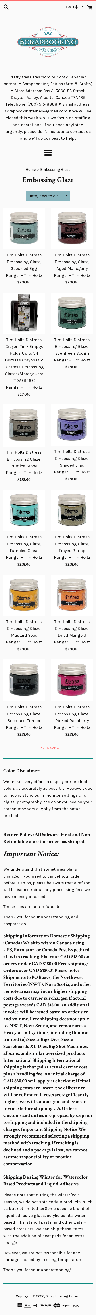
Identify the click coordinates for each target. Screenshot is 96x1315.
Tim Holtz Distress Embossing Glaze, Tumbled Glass (24, 543)
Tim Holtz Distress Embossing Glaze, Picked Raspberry (72, 714)
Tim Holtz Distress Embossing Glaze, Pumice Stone (24, 459)
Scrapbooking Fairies (63, 1296)
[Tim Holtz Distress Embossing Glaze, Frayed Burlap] (72, 510)
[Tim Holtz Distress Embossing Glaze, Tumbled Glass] (24, 510)
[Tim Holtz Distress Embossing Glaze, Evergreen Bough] (72, 313)
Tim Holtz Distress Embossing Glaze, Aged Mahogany (72, 262)
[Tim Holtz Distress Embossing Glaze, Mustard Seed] (24, 595)
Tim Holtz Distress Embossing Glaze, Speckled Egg (24, 262)
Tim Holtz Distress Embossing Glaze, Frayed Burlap (72, 543)
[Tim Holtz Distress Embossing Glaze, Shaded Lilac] (72, 425)
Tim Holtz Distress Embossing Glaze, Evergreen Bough (72, 346)
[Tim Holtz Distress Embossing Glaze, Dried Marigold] (72, 595)
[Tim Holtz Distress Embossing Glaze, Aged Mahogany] (72, 228)
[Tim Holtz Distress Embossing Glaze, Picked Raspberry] (72, 680)
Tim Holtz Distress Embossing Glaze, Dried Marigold (72, 628)
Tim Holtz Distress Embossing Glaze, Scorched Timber (24, 714)
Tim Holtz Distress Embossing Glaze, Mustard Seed (24, 628)
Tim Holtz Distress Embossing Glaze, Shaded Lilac (72, 458)
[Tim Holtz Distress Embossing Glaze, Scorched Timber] (24, 680)
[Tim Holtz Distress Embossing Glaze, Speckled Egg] (24, 228)
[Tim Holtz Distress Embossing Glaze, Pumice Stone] (24, 425)
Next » (53, 748)
